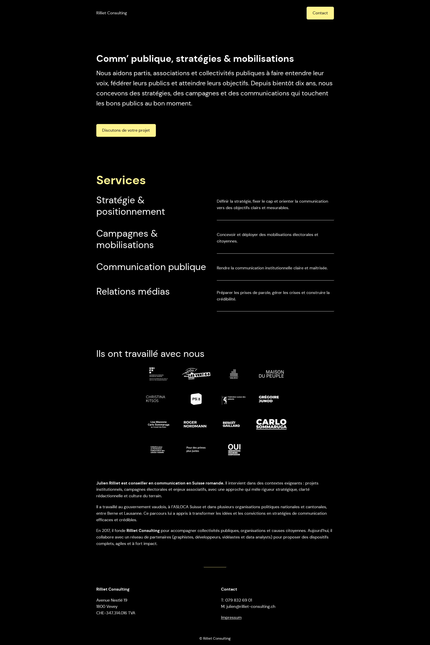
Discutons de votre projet (126, 130)
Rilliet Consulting (111, 13)
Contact (320, 13)
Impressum (231, 617)
